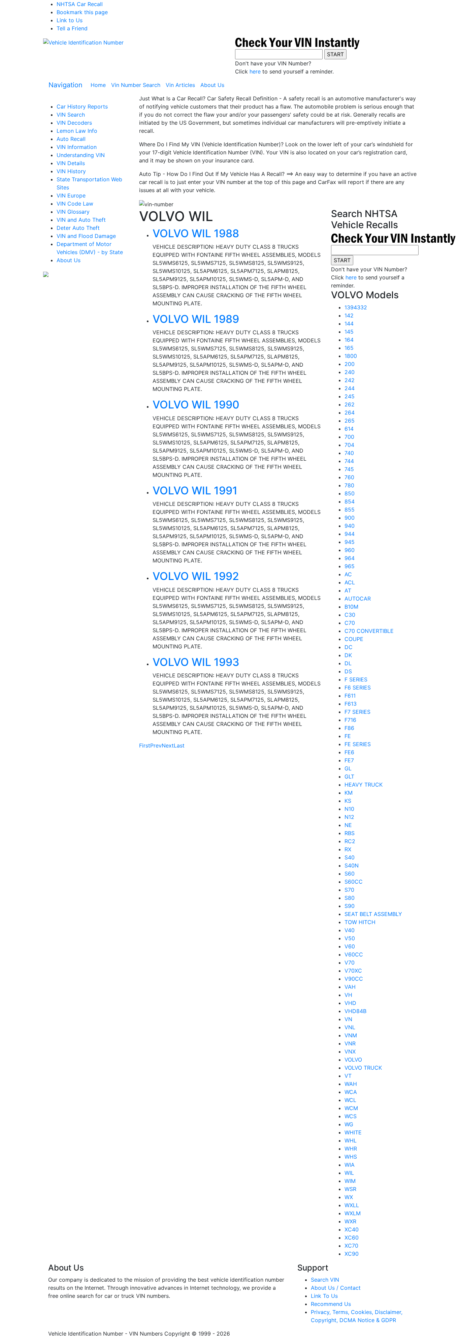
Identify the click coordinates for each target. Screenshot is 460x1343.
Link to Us (70, 20)
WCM (351, 1108)
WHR (350, 1148)
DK (348, 655)
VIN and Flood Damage (86, 236)
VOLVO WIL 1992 (196, 576)
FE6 (349, 752)
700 (349, 436)
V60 (349, 946)
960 (349, 550)
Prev (156, 745)
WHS (350, 1156)
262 (349, 404)
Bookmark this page (82, 12)
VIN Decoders (74, 122)
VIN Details (71, 163)
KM (348, 792)
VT (348, 1075)
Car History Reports (82, 106)
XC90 (351, 1253)
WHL (350, 1140)
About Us (212, 85)
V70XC (353, 970)
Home (99, 85)
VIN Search (71, 114)
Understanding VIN (81, 155)
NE (348, 825)
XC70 (351, 1245)
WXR (350, 1221)
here (255, 71)
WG (348, 1124)
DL (348, 663)
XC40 (351, 1229)
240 (349, 372)
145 (349, 331)
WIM (350, 1181)
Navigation (65, 85)
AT (347, 590)
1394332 (355, 307)
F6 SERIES (357, 687)
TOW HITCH (359, 922)
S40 (349, 857)
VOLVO (353, 1059)
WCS (350, 1116)
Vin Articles (180, 85)
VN (348, 1019)
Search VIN (325, 1279)
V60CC (353, 954)
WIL (349, 1172)
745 (349, 469)
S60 (349, 873)
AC (348, 574)
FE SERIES (357, 744)
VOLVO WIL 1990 (196, 404)
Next (168, 745)
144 (349, 323)
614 (349, 428)
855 (349, 509)
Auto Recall (71, 138)
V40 (349, 930)
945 (349, 542)
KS (347, 800)
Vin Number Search (135, 85)
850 (349, 493)
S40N (351, 865)
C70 (349, 622)
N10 (349, 808)
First (144, 745)
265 (349, 420)
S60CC (353, 881)
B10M (351, 606)
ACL (349, 582)
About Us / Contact (336, 1287)
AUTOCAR (357, 598)
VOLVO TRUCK (363, 1067)
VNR (350, 1043)
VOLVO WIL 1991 (195, 490)
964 (349, 558)
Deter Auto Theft (78, 227)
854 (349, 501)
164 (349, 339)
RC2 (349, 841)
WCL (350, 1100)
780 (349, 485)
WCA (350, 1092)
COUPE (353, 639)
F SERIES (355, 679)
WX (348, 1197)
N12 (349, 817)
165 (349, 347)
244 (349, 388)
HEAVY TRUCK (363, 784)
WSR (350, 1189)
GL (348, 768)
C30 (349, 614)
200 (349, 364)
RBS (349, 833)
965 (349, 566)
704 (349, 444)
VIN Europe (71, 195)
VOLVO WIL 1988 (196, 233)
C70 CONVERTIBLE (369, 631)
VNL (349, 1027)
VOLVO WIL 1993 (196, 662)
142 (349, 315)
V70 (349, 962)
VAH (350, 986)
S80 (349, 897)
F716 (350, 719)
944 (349, 533)
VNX (350, 1051)
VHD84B (355, 1011)
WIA (349, 1164)
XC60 (351, 1237)
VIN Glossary (73, 211)
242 (349, 380)
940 (349, 525)
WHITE (353, 1132)
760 (349, 477)
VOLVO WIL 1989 (196, 319)
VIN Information (77, 147)
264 (349, 412)
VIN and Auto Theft (81, 219)
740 (349, 453)
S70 (349, 889)
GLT (349, 776)
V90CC (353, 978)
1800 (350, 356)
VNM (350, 1035)
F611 (350, 695)
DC (348, 647)
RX (347, 849)
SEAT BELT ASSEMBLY (373, 914)
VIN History (71, 171)
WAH (350, 1083)
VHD (350, 1003)
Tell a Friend (72, 28)
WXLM (352, 1213)
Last (179, 745)
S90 (349, 906)
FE (347, 736)
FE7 (349, 760)
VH (348, 994)
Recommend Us (331, 1304)
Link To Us (324, 1295)
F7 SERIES (357, 711)
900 (349, 517)
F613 (350, 703)
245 (349, 396)
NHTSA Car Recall (80, 4)
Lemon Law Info (77, 130)
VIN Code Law (75, 203)
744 (349, 461)
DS (348, 671)
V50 (349, 938)
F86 (349, 728)
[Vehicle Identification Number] (83, 42)
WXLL (351, 1205)
